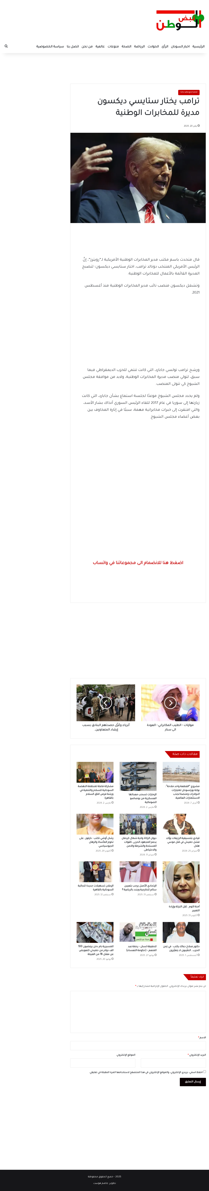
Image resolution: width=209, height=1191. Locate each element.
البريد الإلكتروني (197, 1055)
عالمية (100, 47)
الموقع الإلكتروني (126, 1055)
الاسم (202, 1038)
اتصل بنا (73, 47)
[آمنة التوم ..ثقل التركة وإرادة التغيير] (181, 882)
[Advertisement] (104, 66)
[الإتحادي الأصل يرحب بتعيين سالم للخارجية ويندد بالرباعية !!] (138, 871)
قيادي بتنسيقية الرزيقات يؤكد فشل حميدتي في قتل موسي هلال (183, 842)
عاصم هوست (100, 1183)
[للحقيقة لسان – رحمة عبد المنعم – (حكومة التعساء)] (138, 932)
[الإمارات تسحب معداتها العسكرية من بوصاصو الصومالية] (138, 776)
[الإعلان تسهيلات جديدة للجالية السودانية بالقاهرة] (95, 871)
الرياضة (139, 47)
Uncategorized (188, 92)
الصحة (126, 47)
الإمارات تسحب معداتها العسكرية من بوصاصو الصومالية (143, 798)
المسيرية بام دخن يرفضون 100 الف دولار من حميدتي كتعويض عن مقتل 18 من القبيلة (95, 950)
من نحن (87, 47)
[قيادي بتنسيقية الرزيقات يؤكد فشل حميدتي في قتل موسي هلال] (181, 824)
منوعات (113, 47)
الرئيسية (198, 47)
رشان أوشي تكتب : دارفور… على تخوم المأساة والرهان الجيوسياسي (96, 842)
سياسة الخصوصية (50, 47)
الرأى (165, 47)
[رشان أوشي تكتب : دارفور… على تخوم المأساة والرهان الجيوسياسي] (95, 824)
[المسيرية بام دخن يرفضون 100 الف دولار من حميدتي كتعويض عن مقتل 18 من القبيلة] (95, 932)
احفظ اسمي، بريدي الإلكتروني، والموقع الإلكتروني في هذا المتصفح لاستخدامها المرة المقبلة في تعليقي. (146, 1072)
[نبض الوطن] (177, 20)
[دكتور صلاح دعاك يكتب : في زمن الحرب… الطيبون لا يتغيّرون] (181, 932)
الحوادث (153, 47)
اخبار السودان (180, 47)
